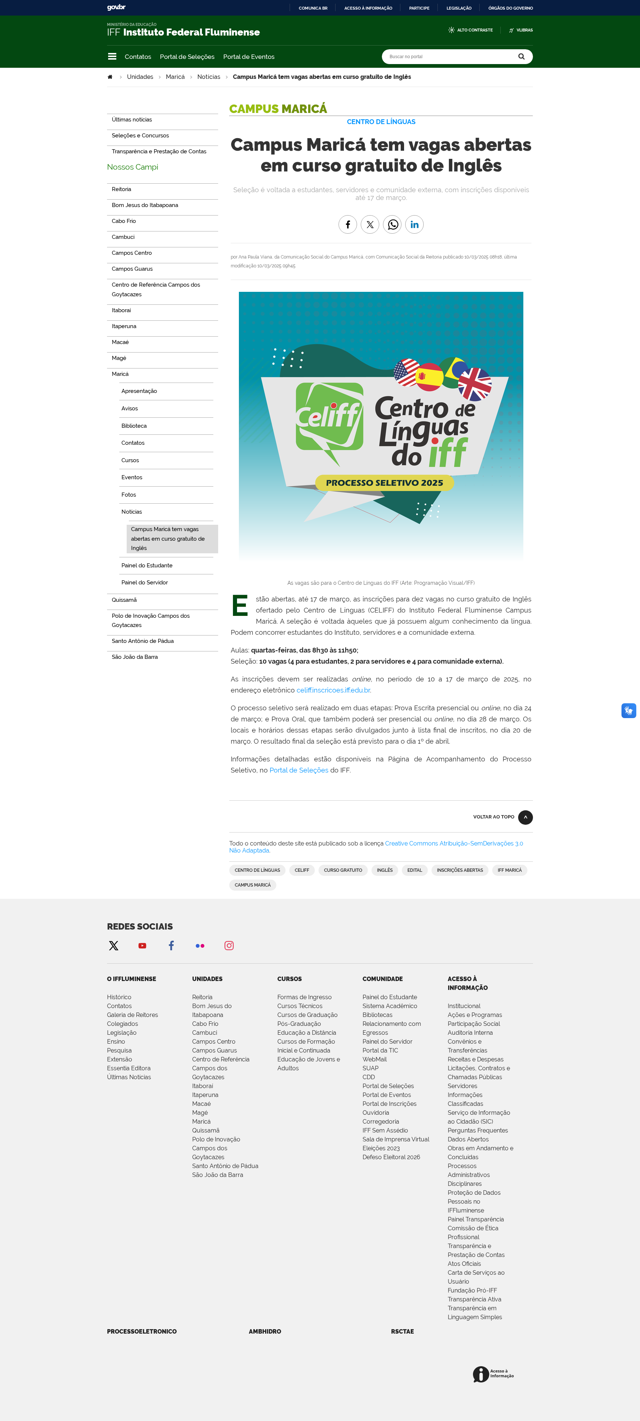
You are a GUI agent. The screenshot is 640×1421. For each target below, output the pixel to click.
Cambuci (204, 1032)
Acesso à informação (368, 8)
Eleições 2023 (381, 1148)
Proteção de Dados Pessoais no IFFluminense (474, 1201)
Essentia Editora (129, 1068)
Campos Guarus (214, 1050)
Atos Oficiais (464, 1263)
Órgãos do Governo (511, 8)
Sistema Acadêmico (390, 1006)
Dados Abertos (468, 1139)
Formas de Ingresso (304, 997)
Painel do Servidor (388, 1041)
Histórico (119, 997)
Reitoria (202, 997)
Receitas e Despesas (476, 1059)
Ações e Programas (475, 1014)
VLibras (525, 30)
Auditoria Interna (470, 1032)
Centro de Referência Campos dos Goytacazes (221, 1068)
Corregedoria (381, 1121)
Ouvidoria (376, 1112)
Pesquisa (119, 1050)
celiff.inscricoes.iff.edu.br (333, 690)
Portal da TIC (380, 1050)
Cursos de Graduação (307, 1014)
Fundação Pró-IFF (472, 1290)
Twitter (113, 945)
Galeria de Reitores (132, 1014)
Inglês (385, 870)
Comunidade (383, 979)
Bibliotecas (378, 1014)
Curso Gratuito (343, 870)
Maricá (175, 76)
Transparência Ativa (474, 1299)
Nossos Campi (133, 166)
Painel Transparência (476, 1219)
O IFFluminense (131, 979)
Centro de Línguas (257, 870)
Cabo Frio (205, 1023)
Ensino (116, 1041)
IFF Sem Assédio (385, 1130)
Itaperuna (205, 1094)
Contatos (138, 56)
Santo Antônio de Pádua (225, 1166)
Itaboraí (202, 1086)
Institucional (464, 1006)
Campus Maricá (253, 885)
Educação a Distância (306, 1032)
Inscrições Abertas (460, 870)
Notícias (208, 76)
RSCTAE (402, 1331)
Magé (200, 1112)
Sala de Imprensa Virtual (396, 1139)
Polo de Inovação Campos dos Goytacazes (216, 1148)
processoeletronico (142, 1331)
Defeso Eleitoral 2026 (391, 1157)
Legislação (459, 8)
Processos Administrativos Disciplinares (469, 1175)
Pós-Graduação (299, 1023)
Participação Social (474, 1023)
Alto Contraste (475, 30)
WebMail (375, 1059)
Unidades (140, 76)
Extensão (119, 1059)
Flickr (200, 945)
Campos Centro (214, 1041)
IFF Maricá (510, 870)
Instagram (229, 945)
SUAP (371, 1068)
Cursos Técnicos (300, 1006)
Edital (414, 870)
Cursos (289, 979)
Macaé (201, 1103)
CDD (369, 1077)
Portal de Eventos (248, 56)
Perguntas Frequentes (478, 1130)
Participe (419, 8)
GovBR (116, 7)
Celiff (302, 870)
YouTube (142, 945)
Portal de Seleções (187, 56)
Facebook (171, 945)
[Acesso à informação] (494, 1375)
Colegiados (122, 1023)
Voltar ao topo (493, 817)
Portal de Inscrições (390, 1103)
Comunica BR (313, 8)
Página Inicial (110, 76)
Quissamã (206, 1130)
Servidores (462, 1086)
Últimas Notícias (129, 1077)
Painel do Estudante (390, 997)
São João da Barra (217, 1174)
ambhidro (265, 1331)
